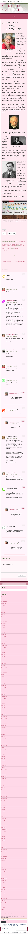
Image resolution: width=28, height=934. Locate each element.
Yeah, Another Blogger (11, 349)
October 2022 (3, 643)
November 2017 (4, 771)
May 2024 (3, 610)
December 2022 (4, 638)
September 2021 (4, 672)
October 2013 (3, 876)
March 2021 (3, 683)
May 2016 (3, 811)
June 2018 (3, 756)
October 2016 (3, 800)
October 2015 (3, 827)
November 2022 (4, 641)
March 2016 (3, 816)
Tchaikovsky (4, 245)
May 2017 (3, 785)
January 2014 (3, 871)
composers (12, 242)
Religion (17, 244)
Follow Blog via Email (8, 914)
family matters (16, 242)
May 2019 (3, 732)
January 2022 (3, 663)
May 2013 (3, 887)
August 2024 (3, 603)
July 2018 (3, 754)
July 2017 (3, 780)
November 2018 (4, 745)
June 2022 (3, 652)
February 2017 (3, 791)
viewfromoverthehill (10, 287)
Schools (20, 244)
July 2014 (3, 860)
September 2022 (4, 645)
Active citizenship (22, 241)
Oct (2, 22)
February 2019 (3, 738)
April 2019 (3, 734)
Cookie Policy (5, 928)
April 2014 (3, 865)
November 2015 (4, 825)
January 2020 (3, 714)
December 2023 (4, 621)
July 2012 (3, 907)
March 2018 (3, 763)
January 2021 (3, 687)
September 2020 (4, 696)
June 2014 (3, 862)
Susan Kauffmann (10, 300)
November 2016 (4, 798)
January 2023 (3, 636)
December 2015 (4, 822)
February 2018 (3, 765)
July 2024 (3, 605)
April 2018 (3, 760)
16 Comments (4, 250)
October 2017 (3, 774)
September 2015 (4, 829)
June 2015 (3, 836)
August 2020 (3, 698)
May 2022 (3, 654)
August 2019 (3, 725)
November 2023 (4, 623)
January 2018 (3, 767)
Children (7, 242)
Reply (24, 274)
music (5, 244)
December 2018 (4, 743)
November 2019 (4, 718)
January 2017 (3, 794)
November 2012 (4, 898)
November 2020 (4, 692)
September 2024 (4, 601)
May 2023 (3, 627)
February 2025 (3, 596)
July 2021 (3, 676)
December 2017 (4, 769)
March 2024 (3, 614)
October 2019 (3, 720)
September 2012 (4, 902)
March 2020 (3, 709)
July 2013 (3, 882)
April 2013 (3, 889)
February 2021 (3, 685)
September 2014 (4, 856)
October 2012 (3, 900)
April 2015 (3, 840)
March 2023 (3, 632)
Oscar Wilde (9, 244)
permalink (16, 248)
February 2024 (3, 616)
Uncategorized (13, 245)
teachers (8, 245)
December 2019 (4, 716)
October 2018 (3, 747)
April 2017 (3, 787)
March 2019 (3, 736)
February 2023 (3, 634)
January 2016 (3, 820)
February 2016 (3, 818)
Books (3, 246)
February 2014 (3, 869)
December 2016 (4, 796)
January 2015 (3, 847)
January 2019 (3, 740)
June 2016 (3, 809)
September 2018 (4, 749)
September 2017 (4, 776)
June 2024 (3, 607)
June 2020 (3, 703)
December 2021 (4, 665)
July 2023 (3, 625)
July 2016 (3, 807)
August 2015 (3, 831)
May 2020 (3, 705)
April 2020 (3, 707)
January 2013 (3, 893)
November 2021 (4, 667)
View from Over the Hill (13, 8)
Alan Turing (4, 242)
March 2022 (3, 658)
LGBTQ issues (10, 246)
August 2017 (3, 778)
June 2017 (3, 783)
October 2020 (3, 694)
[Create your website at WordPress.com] (14, 1)
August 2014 (3, 858)
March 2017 (3, 789)
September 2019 (4, 723)
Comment (21, 575)
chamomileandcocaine (11, 409)
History (21, 242)
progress (13, 244)
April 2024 (3, 612)
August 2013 (3, 880)
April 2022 (3, 656)
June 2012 (3, 909)
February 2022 (3, 661)
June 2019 (3, 729)
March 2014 (3, 867)
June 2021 (3, 678)
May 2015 (3, 838)
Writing (8, 248)
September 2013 (4, 878)
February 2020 (3, 712)
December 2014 (4, 849)
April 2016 (3, 814)
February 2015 (3, 845)
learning (5, 246)
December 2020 (4, 689)
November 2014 (4, 851)
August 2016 (3, 805)
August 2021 (3, 674)
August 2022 (3, 647)
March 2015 (3, 842)
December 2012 (4, 896)
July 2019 (3, 727)
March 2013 (3, 891)
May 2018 (3, 758)
